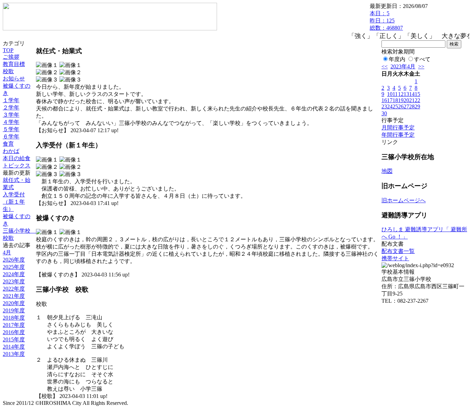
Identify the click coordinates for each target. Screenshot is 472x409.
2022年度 (14, 289)
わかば (11, 151)
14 (412, 94)
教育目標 (14, 64)
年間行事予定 (398, 135)
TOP (8, 50)
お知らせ (14, 78)
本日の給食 (16, 158)
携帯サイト (395, 258)
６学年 (11, 136)
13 (406, 94)
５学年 (11, 129)
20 (406, 100)
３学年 (11, 115)
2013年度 (14, 354)
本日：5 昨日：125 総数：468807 (386, 20)
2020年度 (14, 303)
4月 (7, 252)
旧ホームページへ (403, 200)
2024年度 (14, 274)
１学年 (11, 100)
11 (395, 94)
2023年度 (14, 281)
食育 (8, 144)
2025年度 (14, 267)
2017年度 (14, 325)
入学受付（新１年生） (14, 202)
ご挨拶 (11, 57)
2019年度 (14, 310)
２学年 (11, 107)
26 (401, 106)
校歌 (8, 71)
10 (390, 94)
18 (395, 100)
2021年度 (14, 296)
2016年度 (14, 332)
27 (406, 106)
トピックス (16, 165)
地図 (387, 171)
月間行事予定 (398, 127)
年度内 (397, 59)
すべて (422, 59)
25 (395, 106)
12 (401, 94)
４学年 (11, 122)
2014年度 (14, 347)
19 (401, 100)
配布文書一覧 (398, 251)
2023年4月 (402, 66)
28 (412, 106)
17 (390, 100)
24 (390, 106)
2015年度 (14, 339)
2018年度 (14, 318)
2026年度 (14, 260)
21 (412, 100)
